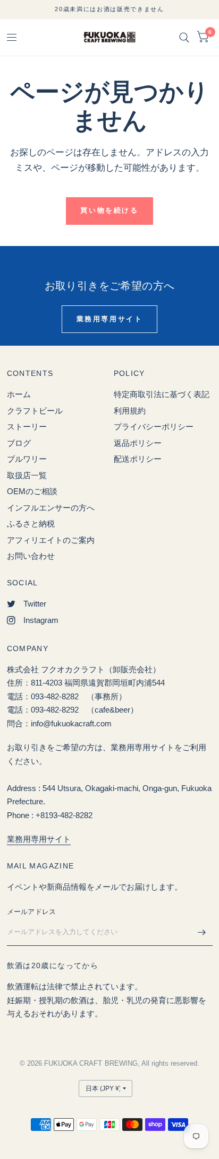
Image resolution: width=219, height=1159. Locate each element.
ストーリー (27, 426)
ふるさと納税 (31, 523)
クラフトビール (35, 410)
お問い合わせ (31, 555)
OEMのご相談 (32, 491)
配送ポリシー (138, 458)
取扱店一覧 (27, 475)
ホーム (19, 394)
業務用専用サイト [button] (110, 319)
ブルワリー (27, 458)
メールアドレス (31, 912)
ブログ (19, 442)
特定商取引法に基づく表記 (161, 394)
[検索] (184, 37)
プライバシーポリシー (153, 426)
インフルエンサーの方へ (51, 507)
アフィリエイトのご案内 (51, 540)
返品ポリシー (138, 442)
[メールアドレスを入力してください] (202, 932)
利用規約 (130, 410)
